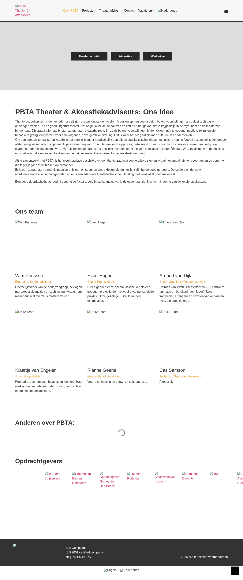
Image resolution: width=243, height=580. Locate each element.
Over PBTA (70, 10)
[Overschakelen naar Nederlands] (129, 570)
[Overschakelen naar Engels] (110, 570)
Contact (129, 10)
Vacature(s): (146, 10)
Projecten (88, 10)
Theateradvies (108, 10)
